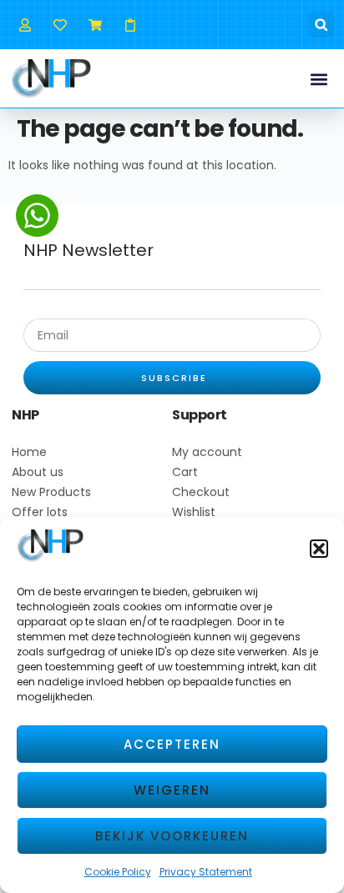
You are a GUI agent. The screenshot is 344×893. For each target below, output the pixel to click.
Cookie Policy (117, 872)
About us (37, 472)
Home (29, 452)
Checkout (201, 492)
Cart (185, 472)
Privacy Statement (205, 872)
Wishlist (193, 512)
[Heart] (59, 24)
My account (207, 452)
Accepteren (172, 744)
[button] (319, 548)
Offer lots (40, 512)
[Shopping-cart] (94, 24)
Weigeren (172, 790)
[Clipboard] (130, 24)
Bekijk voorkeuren (172, 836)
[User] (24, 24)
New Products (51, 492)
